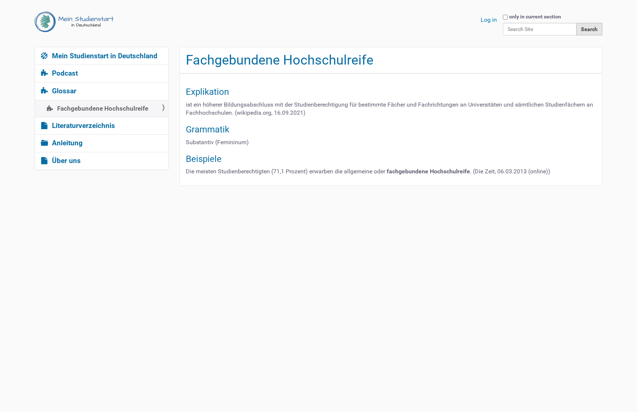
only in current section (535, 17)
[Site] (74, 21)
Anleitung (66, 143)
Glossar (63, 91)
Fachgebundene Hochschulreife (102, 108)
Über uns (65, 161)
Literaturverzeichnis (82, 126)
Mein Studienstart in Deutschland (103, 56)
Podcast (64, 73)
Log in (489, 19)
